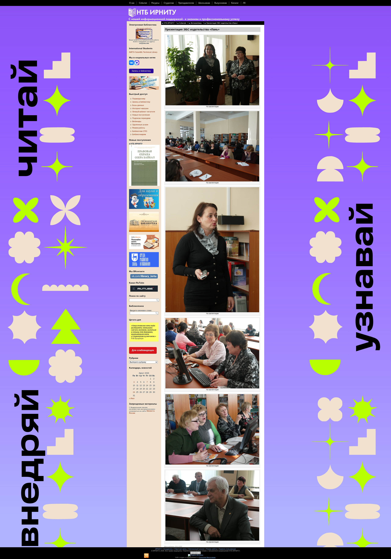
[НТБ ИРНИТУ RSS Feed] (146, 555)
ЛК (244, 3)
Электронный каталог (196, 549)
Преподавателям (186, 3)
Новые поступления (141, 115)
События (143, 3)
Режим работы (138, 128)
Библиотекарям (139, 134)
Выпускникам (220, 3)
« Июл (131, 398)
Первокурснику (138, 99)
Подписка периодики (141, 118)
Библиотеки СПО (139, 131)
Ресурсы (155, 3)
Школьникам (204, 3)
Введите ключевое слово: (141, 310)
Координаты (168, 549)
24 (134, 392)
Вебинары (136, 121)
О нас (132, 3)
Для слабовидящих (143, 350)
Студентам (169, 3)
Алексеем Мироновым (207, 557)
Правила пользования (227, 549)
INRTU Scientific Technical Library (143, 52)
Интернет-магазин (140, 108)
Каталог (235, 3)
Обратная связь (180, 549)
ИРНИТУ (158, 549)
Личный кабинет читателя (143, 112)
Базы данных (138, 105)
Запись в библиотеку (141, 102)
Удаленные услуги (140, 125)
